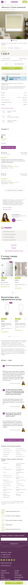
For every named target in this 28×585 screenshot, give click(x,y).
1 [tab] (9, 336)
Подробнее (3, 44)
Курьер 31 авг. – (17, 60)
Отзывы (3, 577)
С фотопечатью (20, 485)
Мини (4, 467)
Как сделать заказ (19, 577)
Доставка (17, 570)
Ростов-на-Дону (10, 503)
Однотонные (6, 452)
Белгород (3, 503)
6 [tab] (15, 336)
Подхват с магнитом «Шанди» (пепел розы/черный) (6, 325)
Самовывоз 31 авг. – (6, 60)
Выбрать (15, 79)
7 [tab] (16, 336)
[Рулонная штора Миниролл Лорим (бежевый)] (14, 25)
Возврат (17, 572)
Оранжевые (6, 454)
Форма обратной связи (6, 563)
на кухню (5, 456)
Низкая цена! (4, 51)
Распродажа (17, 579)
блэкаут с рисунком (18, 495)
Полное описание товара (7, 108)
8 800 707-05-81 (8, 207)
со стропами (19, 492)
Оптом (4, 472)
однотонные (6, 448)
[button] (4, 269)
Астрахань (17, 501)
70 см (17, 475)
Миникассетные (7, 475)
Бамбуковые (6, 480)
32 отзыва (10, 48)
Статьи (2, 575)
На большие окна (7, 477)
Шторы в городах (5, 572)
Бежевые (18, 452)
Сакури (16, 282)
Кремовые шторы (20, 456)
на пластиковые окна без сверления (20, 464)
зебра (17, 482)
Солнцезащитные (20, 480)
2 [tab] (10, 336)
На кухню (18, 467)
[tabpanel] (7, 274)
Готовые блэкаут (7, 450)
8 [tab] (17, 336)
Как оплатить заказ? (5, 579)
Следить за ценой (23, 58)
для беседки (6, 492)
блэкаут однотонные (6, 495)
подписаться (14, 543)
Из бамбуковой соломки (20, 470)
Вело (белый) (4, 282)
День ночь (5, 463)
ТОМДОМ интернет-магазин (14, 2)
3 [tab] (11, 336)
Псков (22, 501)
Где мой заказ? (18, 575)
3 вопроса (16, 48)
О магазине (3, 570)
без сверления (20, 448)
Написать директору (6, 565)
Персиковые (19, 454)
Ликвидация (6, 497)
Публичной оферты (19, 546)
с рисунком (19, 483)
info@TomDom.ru (6, 557)
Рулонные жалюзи (21, 450)
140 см (4, 487)
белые (17, 487)
